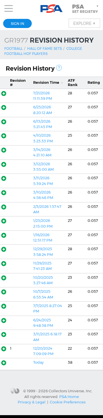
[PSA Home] (52, 8)
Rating (94, 82)
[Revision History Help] (59, 67)
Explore (84, 23)
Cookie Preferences (68, 402)
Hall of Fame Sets (44, 48)
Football (13, 48)
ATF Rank (73, 82)
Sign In (17, 23)
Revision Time (46, 82)
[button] (86, 8)
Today (38, 362)
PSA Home (69, 396)
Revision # (18, 82)
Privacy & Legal (31, 402)
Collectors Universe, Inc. (70, 391)
